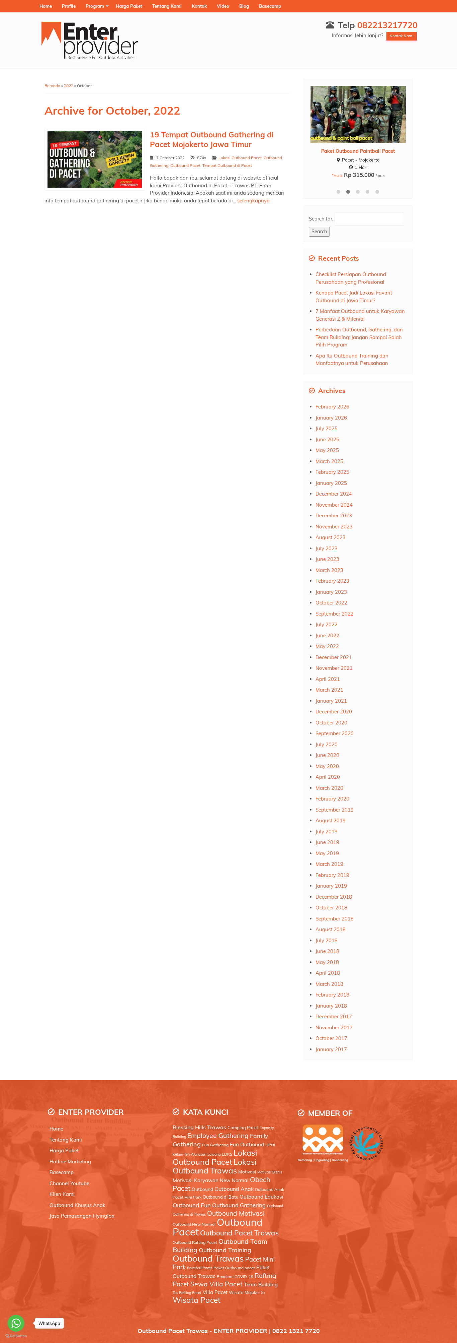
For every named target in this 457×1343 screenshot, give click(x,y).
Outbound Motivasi (236, 1213)
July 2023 (326, 548)
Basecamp (270, 6)
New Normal (234, 1180)
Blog (244, 6)
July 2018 (326, 940)
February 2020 (332, 798)
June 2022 (327, 635)
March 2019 (329, 864)
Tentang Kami (167, 6)
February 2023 (332, 581)
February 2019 (332, 875)
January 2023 (331, 592)
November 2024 (334, 505)
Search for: (321, 218)
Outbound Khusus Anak (77, 1205)
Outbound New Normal (194, 1224)
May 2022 (327, 646)
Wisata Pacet (196, 1300)
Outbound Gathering (239, 1205)
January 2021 (331, 701)
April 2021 (327, 679)
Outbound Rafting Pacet (195, 1242)
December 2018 (333, 897)
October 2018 (331, 907)
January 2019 (331, 886)
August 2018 (330, 929)
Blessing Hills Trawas (199, 1127)
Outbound (202, 1189)
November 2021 (334, 668)
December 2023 (333, 515)
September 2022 (334, 614)
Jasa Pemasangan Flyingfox (82, 1216)
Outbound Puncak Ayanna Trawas (358, 151)
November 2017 (334, 1027)
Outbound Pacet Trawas (239, 1232)
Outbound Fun (192, 1205)
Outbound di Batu (220, 1197)
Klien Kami (62, 1194)
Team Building (261, 1284)
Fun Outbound (247, 1144)
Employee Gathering (218, 1135)
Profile (69, 6)
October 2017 (331, 1038)
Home (45, 6)
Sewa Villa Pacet (216, 1284)
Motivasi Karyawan (195, 1180)
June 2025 (327, 439)
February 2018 (332, 995)
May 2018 (327, 962)
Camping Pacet (242, 1127)
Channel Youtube (69, 1183)
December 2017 (333, 1016)
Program (95, 6)
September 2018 (334, 918)
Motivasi (247, 1171)
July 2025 (326, 428)
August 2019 (330, 820)
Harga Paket (129, 6)
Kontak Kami (402, 35)
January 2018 (331, 1006)
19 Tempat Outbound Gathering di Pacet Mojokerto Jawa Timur (212, 139)
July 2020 (326, 744)
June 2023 (327, 559)
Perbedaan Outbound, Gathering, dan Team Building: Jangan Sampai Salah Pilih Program (359, 337)
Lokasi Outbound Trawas (215, 1166)
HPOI (270, 1144)
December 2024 (333, 494)
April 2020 (327, 777)
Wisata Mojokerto (247, 1292)
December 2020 (333, 711)
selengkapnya (253, 200)
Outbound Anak (234, 1189)
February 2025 (332, 472)
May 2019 (327, 853)
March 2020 (329, 788)
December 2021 (333, 657)
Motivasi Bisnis (269, 1172)
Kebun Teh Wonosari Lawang (196, 1154)
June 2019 (327, 842)
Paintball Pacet (199, 1268)
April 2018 (327, 973)
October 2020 (331, 722)
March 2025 (329, 461)
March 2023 (329, 570)
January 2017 (331, 1049)
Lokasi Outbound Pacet (240, 157)
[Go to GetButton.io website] (16, 1336)
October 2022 (331, 602)
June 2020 (327, 755)
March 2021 (329, 690)
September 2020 (334, 733)
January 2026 (331, 417)
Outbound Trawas (208, 1258)
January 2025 (331, 483)
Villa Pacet (215, 1292)
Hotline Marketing (70, 1161)
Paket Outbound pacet (234, 1267)
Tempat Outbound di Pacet (227, 165)
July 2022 (326, 624)
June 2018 (327, 951)
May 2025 (327, 450)
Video (223, 6)
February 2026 (332, 406)
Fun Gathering (215, 1144)
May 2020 (327, 766)
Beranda (52, 85)
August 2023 (330, 537)
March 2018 (329, 984)
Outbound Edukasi (261, 1197)
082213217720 (387, 24)
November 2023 (334, 526)
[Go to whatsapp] (16, 1323)
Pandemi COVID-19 (235, 1276)
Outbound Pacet (185, 165)
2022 (68, 85)
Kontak (199, 6)
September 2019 (334, 810)
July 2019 (326, 831)
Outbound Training (225, 1250)
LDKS (227, 1154)
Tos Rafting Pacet (187, 1292)
